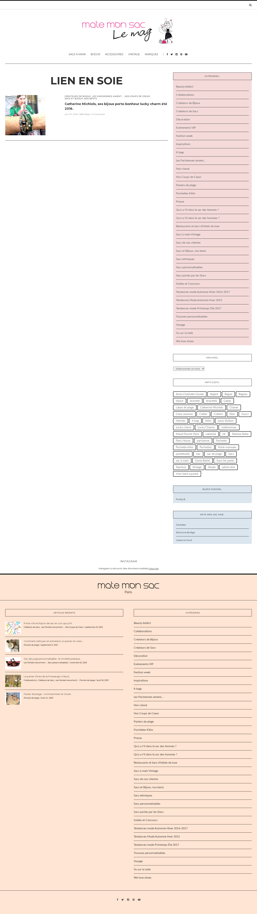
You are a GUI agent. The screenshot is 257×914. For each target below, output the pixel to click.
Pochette (221, 440)
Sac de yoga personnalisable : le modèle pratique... (53, 658)
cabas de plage (185, 407)
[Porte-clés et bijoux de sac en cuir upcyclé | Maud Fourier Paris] (13, 627)
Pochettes (206, 447)
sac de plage (214, 454)
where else (228, 467)
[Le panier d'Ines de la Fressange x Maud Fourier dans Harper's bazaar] (13, 680)
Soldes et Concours (188, 283)
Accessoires (114, 54)
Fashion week (184, 136)
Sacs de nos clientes (188, 242)
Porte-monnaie (227, 447)
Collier (203, 414)
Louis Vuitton (226, 420)
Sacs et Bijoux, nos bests (81, 99)
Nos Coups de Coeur (137, 96)
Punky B (180, 499)
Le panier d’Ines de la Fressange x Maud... (47, 676)
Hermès (180, 420)
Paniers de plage (186, 185)
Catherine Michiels (211, 407)
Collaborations (185, 94)
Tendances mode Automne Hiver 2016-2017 (203, 292)
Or (224, 434)
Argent (214, 394)
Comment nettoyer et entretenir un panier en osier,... (54, 641)
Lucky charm (183, 427)
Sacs (231, 454)
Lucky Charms (206, 427)
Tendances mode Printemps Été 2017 (198, 308)
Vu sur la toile (184, 333)
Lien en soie (86, 80)
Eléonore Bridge (185, 532)
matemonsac (229, 427)
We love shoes (185, 341)
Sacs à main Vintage (188, 234)
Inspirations (183, 144)
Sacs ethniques (185, 259)
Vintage (134, 54)
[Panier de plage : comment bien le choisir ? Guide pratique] (13, 698)
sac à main (182, 460)
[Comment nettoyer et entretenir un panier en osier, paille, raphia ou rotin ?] (13, 645)
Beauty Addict (184, 86)
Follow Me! (154, 568)
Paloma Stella (240, 434)
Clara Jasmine (184, 414)
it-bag (195, 420)
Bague (228, 394)
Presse (180, 201)
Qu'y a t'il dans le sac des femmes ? (197, 209)
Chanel (234, 407)
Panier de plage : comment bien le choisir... (48, 694)
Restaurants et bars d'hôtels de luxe (197, 226)
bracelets (211, 400)
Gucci (245, 414)
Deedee (181, 524)
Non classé (182, 168)
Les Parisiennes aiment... (107, 96)
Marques (151, 54)
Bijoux (95, 54)
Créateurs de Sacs (187, 111)
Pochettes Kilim (185, 193)
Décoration (183, 119)
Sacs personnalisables (189, 267)
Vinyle (212, 467)
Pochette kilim (184, 447)
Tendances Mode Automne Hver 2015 (199, 300)
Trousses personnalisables (192, 316)
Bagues (243, 394)
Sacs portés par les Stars (191, 275)
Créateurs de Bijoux (78, 96)
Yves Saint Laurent (187, 473)
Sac (198, 454)
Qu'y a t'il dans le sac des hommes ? (197, 218)
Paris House (183, 440)
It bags (180, 152)
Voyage (180, 324)
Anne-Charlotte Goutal (190, 394)
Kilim (208, 420)
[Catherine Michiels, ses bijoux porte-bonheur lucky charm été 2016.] (25, 114)
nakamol (211, 434)
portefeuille (183, 454)
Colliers (218, 414)
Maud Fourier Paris (187, 434)
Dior (232, 414)
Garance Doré (184, 540)
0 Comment (98, 114)
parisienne (203, 440)
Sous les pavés (225, 460)
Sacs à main (77, 54)
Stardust (181, 467)
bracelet (195, 400)
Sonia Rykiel (202, 460)
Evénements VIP (186, 127)
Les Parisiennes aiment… (191, 160)
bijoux (179, 400)
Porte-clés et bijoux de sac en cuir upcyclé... (48, 623)
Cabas (227, 400)
